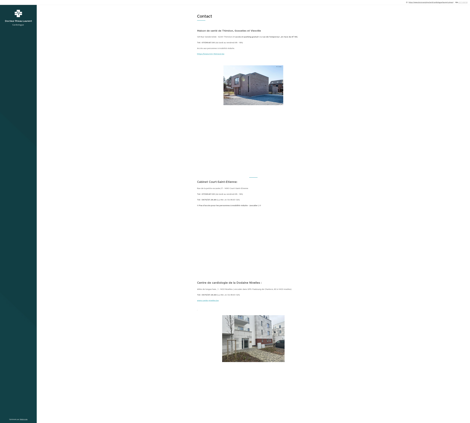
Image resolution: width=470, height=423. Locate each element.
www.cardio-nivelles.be (208, 300)
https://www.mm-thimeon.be (210, 54)
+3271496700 (463, 2)
